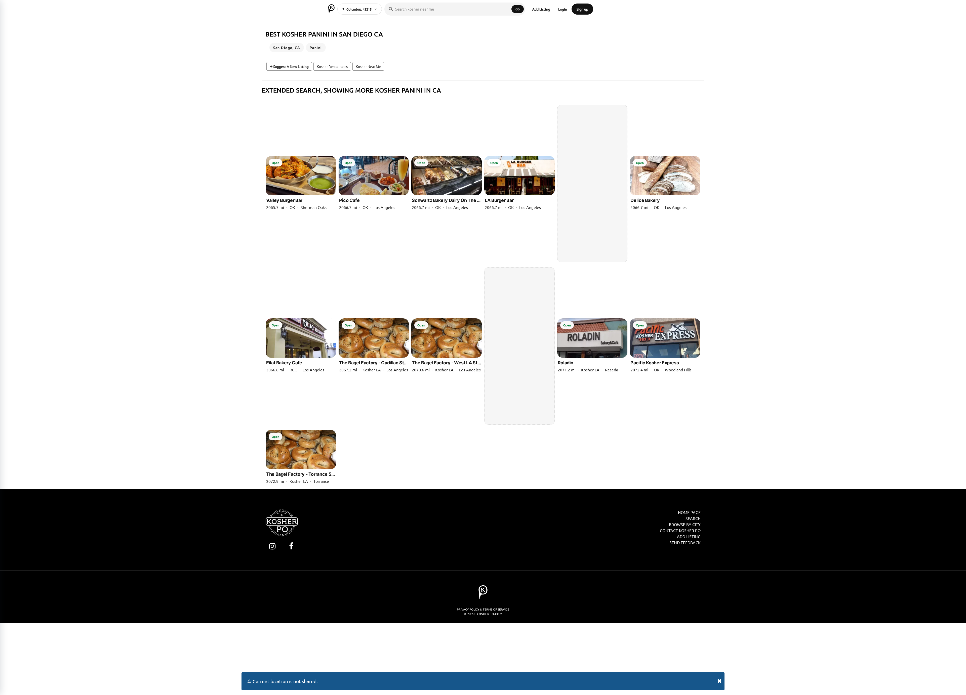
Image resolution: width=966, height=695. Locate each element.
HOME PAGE (689, 512)
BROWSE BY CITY (685, 524)
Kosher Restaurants (332, 66)
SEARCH (693, 518)
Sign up (582, 9)
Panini (316, 47)
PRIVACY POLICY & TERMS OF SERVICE (483, 609)
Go (517, 9)
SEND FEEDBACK (685, 542)
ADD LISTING (689, 536)
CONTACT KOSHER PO (680, 530)
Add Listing (541, 9)
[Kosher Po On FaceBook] (291, 546)
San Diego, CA (286, 47)
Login (562, 9)
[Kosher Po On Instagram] (272, 546)
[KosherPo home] (331, 9)
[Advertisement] (592, 183)
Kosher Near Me (368, 66)
